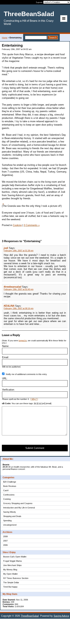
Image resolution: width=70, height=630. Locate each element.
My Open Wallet (10, 574)
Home (4, 37)
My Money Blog (10, 569)
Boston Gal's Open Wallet (14, 557)
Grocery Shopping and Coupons (17, 503)
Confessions (9, 495)
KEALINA (9, 305)
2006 (5, 545)
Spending (7, 520)
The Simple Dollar (11, 582)
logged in (23, 340)
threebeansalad (12, 286)
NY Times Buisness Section (15, 578)
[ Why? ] (34, 399)
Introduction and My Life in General (19, 508)
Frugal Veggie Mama (12, 561)
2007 (5, 541)
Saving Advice (61, 615)
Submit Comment (34, 448)
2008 (5, 536)
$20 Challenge (9, 482)
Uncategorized (9, 525)
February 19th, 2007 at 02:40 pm (18, 289)
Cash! (6, 490)
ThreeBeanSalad (30, 615)
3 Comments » (32, 225)
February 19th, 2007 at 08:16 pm (18, 308)
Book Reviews (9, 486)
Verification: (8, 389)
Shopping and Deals (12, 516)
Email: (5, 357)
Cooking (7, 499)
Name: (5, 346)
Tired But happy (10, 587)
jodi (6, 248)
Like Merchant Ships (12, 565)
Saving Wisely (9, 512)
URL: (4, 378)
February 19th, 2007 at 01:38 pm (18, 250)
